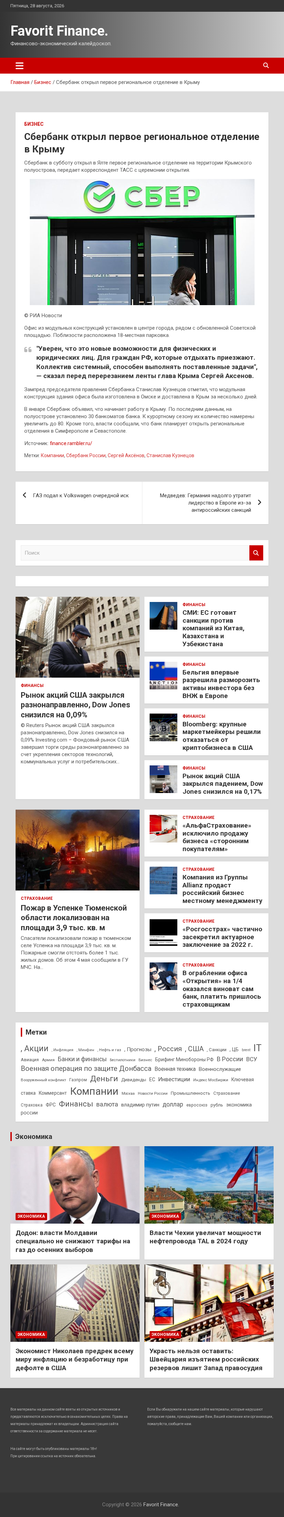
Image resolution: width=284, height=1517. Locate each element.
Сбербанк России (86, 455)
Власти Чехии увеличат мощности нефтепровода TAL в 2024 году (205, 1237)
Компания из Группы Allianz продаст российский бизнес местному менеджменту (223, 889)
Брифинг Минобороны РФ (184, 1059)
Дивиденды (133, 1079)
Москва (128, 1093)
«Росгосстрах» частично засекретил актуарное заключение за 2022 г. (222, 937)
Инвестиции (174, 1079)
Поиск (256, 553)
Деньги (104, 1078)
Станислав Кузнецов (170, 455)
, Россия (168, 1049)
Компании (52, 455)
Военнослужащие (220, 1069)
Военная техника (175, 1069)
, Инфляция (62, 1049)
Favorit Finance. (59, 31)
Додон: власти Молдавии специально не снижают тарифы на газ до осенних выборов (73, 1241)
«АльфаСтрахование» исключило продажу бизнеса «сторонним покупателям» (217, 837)
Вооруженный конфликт (43, 1079)
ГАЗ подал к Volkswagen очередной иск (81, 495)
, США (194, 1049)
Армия (48, 1059)
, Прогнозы (137, 1049)
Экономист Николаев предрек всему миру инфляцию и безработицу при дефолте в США (75, 1359)
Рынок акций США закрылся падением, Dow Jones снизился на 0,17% (223, 784)
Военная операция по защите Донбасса (86, 1068)
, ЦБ (234, 1049)
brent (246, 1050)
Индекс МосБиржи (210, 1079)
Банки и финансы (82, 1059)
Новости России (153, 1093)
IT (257, 1048)
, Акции (34, 1048)
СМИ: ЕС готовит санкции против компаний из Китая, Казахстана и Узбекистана (214, 628)
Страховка (32, 1105)
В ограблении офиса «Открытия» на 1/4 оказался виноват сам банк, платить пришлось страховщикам (222, 988)
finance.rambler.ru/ (71, 443)
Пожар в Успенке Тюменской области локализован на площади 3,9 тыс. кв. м (74, 918)
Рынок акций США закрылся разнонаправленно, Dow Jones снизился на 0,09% (75, 705)
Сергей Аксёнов (126, 455)
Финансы (32, 685)
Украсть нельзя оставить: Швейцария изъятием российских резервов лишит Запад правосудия (206, 1359)
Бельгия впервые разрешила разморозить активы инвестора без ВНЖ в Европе (221, 684)
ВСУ (251, 1059)
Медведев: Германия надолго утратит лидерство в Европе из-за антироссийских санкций (205, 502)
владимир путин (140, 1105)
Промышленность (190, 1093)
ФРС (51, 1105)
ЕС (152, 1079)
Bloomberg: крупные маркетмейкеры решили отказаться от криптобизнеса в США (222, 736)
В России (230, 1059)
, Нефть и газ (109, 1049)
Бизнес (34, 124)
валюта (107, 1104)
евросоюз (196, 1105)
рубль (217, 1105)
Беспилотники (122, 1060)
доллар (172, 1104)
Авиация (30, 1059)
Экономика (33, 1136)
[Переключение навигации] (19, 66)
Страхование (37, 898)
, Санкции (217, 1049)
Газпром (78, 1079)
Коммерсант (53, 1093)
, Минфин (85, 1050)
